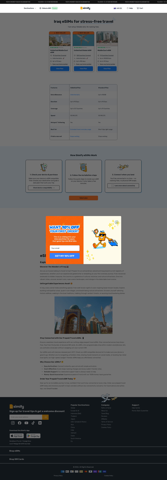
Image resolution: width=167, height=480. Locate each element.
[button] (30, 8)
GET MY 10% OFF (64, 256)
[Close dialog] (116, 222)
